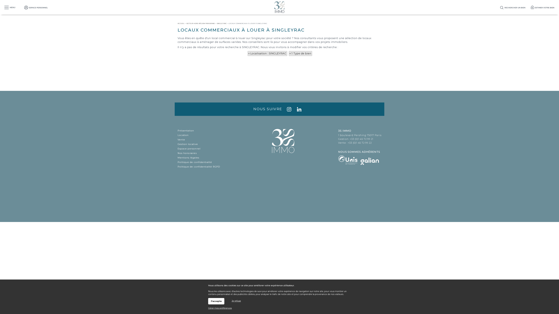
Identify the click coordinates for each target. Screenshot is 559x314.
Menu (12, 7)
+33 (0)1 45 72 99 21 (361, 139)
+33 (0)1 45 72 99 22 (360, 142)
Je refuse (236, 301)
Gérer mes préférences (220, 308)
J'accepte (216, 301)
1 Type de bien (301, 53)
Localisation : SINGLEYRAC (268, 53)
